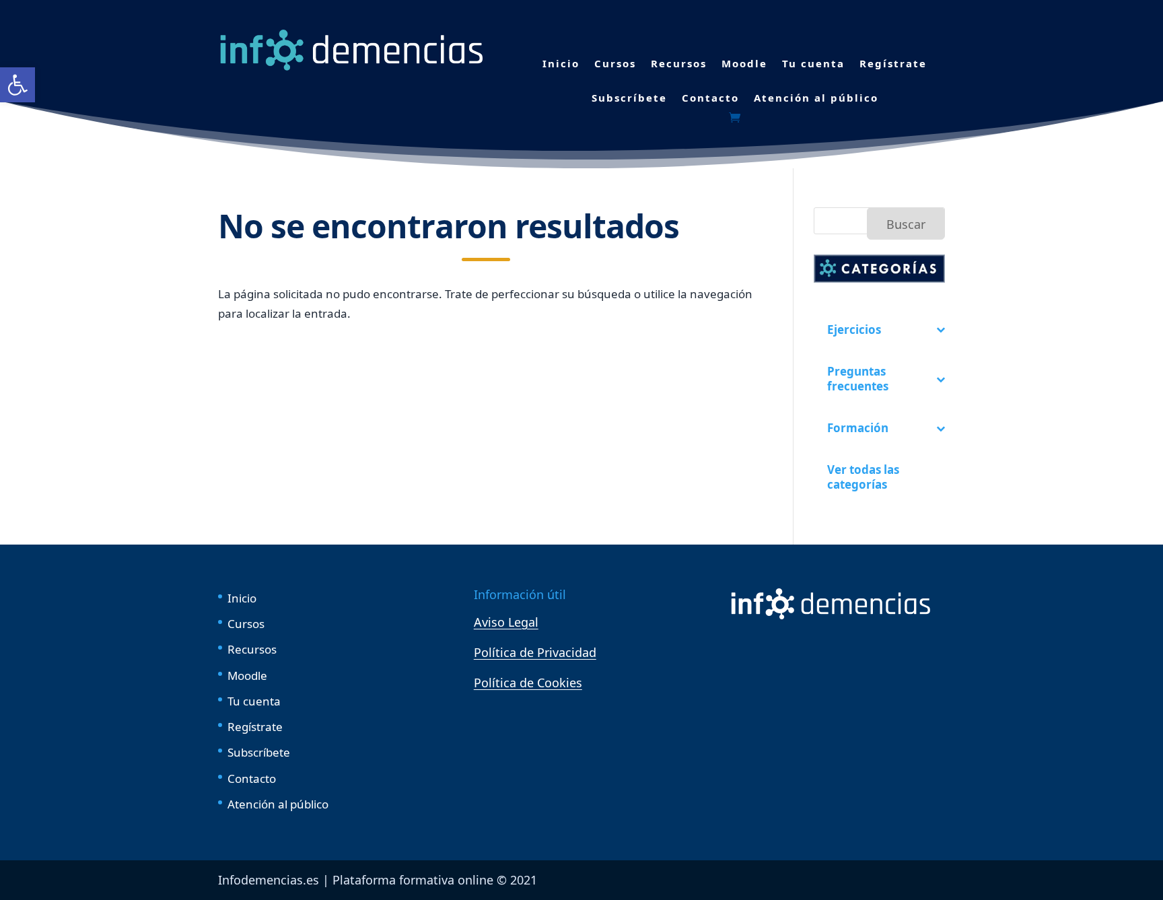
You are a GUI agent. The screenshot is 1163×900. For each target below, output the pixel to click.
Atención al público (816, 97)
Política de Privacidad (535, 652)
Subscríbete (629, 97)
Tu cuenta (813, 63)
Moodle (744, 63)
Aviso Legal (506, 622)
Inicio (560, 63)
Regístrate (893, 63)
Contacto (710, 97)
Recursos (679, 63)
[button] (17, 84)
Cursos (615, 63)
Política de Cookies (528, 682)
